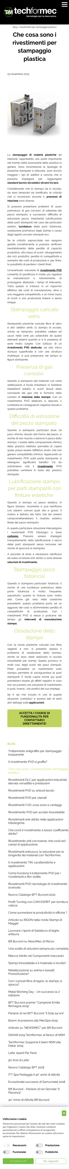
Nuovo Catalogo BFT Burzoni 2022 (31, 894)
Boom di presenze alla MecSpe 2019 (33, 1020)
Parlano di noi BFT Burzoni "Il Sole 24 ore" (36, 1013)
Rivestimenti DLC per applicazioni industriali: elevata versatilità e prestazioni (37, 781)
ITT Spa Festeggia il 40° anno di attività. (34, 1074)
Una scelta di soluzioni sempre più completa (38, 948)
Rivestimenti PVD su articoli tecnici (31, 790)
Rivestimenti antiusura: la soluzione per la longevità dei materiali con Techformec (36, 853)
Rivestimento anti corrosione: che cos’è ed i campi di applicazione (37, 842)
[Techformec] (30, 12)
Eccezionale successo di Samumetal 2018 (36, 1082)
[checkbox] (6, 1145)
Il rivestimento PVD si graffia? (27, 762)
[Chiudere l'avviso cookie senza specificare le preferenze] (64, 1113)
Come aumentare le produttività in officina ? (37, 912)
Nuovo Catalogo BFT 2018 (26, 1067)
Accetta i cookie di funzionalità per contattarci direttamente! (34, 718)
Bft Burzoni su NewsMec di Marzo (31, 941)
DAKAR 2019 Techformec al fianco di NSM (36, 1035)
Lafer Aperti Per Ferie (22, 1053)
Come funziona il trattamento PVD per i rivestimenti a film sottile (34, 874)
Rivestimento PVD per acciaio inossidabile (36, 812)
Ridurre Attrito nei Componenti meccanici (36, 956)
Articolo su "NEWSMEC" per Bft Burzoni (35, 1027)
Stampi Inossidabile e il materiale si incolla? (37, 963)
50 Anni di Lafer (18, 1060)
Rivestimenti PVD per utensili (27, 797)
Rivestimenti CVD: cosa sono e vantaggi (35, 805)
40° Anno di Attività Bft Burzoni (28, 1100)
